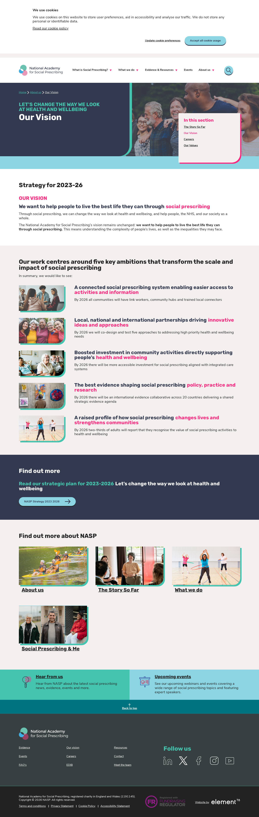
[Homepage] (41, 70)
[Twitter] (183, 764)
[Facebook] (199, 764)
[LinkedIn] (168, 764)
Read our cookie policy (50, 28)
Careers (189, 139)
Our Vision (190, 133)
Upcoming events (173, 677)
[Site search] (228, 70)
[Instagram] (214, 764)
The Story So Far (194, 127)
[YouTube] (230, 764)
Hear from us (49, 677)
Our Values (191, 145)
